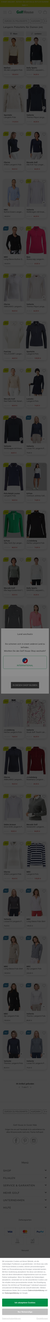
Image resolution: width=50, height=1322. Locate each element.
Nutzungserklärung (12, 1293)
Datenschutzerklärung (36, 1290)
